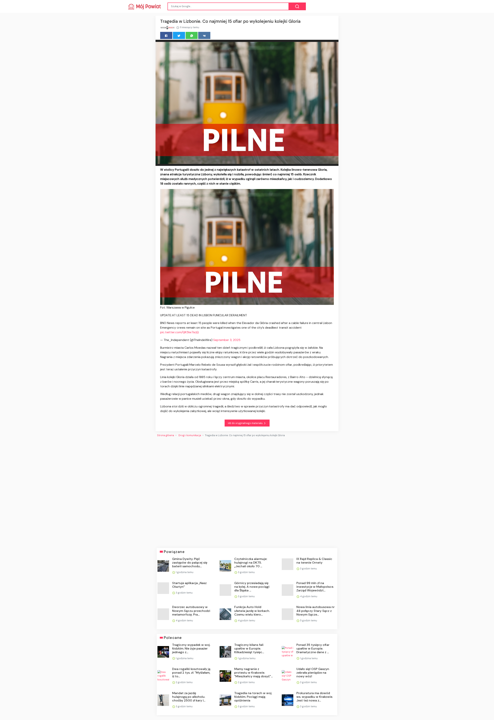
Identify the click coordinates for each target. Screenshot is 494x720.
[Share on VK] (204, 35)
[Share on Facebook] (166, 35)
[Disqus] (247, 491)
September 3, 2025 (226, 340)
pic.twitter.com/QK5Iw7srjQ (179, 332)
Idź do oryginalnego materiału (245, 423)
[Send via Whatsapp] (192, 35)
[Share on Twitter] (179, 35)
